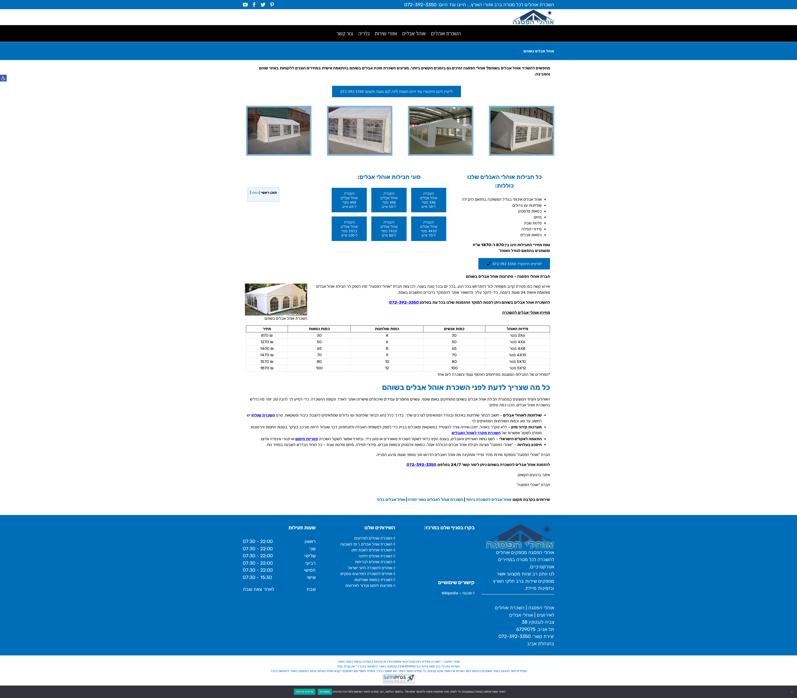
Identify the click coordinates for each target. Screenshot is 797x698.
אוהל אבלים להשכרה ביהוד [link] (488, 499)
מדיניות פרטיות (305, 691)
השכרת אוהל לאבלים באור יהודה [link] (435, 499)
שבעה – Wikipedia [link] (456, 593)
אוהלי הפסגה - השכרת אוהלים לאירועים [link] (435, 662)
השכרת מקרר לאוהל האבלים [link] (476, 432)
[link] (3, 78)
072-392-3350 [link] (404, 302)
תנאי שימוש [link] (401, 662)
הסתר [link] (255, 193)
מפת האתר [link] (344, 662)
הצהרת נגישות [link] (362, 662)
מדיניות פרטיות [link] (383, 662)
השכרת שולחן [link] (263, 415)
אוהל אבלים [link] (370, 544)
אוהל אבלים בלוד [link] (390, 499)
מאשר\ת (325, 691)
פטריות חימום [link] (306, 438)
